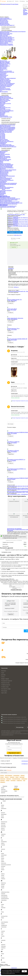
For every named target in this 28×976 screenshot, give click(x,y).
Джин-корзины (4, 37)
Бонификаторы (4, 64)
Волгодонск (3, 826)
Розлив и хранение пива (6, 165)
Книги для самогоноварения (7, 83)
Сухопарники (11, 39)
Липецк (2, 875)
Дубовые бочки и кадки (6, 131)
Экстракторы (11, 37)
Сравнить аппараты (5, 28)
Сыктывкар (13, 780)
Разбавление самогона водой (7, 197)
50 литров (2, 138)
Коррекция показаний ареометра (8, 204)
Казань (2, 853)
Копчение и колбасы (5, 86)
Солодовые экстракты (5, 159)
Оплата (16, 1)
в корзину (15, 216)
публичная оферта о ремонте (7, 734)
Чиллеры (2, 153)
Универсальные (4, 175)
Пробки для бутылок (5, 81)
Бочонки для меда (4, 140)
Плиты (1, 70)
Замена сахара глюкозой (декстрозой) (9, 202)
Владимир (3, 823)
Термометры (3, 76)
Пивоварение (3, 142)
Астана (2, 787)
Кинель (2, 858)
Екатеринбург (16, 775)
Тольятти (3, 931)
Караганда (3, 789)
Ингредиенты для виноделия (7, 176)
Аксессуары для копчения (6, 98)
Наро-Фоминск (4, 895)
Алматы (16, 786)
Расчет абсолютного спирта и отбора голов (11, 203)
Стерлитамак (3, 926)
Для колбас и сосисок (5, 103)
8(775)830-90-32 (25, 763)
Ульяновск (3, 940)
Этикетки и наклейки (5, 82)
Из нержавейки (4, 91)
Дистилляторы (3, 20)
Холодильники (8, 38)
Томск (2, 932)
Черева (2, 105)
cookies (10, 970)
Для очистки (3, 68)
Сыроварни (3, 182)
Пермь (2, 911)
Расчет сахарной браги (6, 200)
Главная (9, 210)
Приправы (2, 108)
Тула (2, 934)
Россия (4, 800)
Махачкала (3, 778)
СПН (6, 35)
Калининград (3, 855)
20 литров (2, 136)
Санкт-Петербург (8, 775)
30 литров (2, 137)
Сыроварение (3, 181)
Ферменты (2, 186)
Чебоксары (3, 946)
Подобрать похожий (15, 232)
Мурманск (9, 778)
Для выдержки (3, 69)
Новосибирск (4, 900)
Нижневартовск (4, 896)
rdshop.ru (16, 287)
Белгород (3, 812)
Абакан (2, 805)
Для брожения (3, 67)
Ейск (2, 840)
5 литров (2, 133)
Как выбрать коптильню (6, 93)
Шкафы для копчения (5, 97)
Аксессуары (3, 77)
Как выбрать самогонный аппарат (8, 26)
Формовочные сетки (5, 107)
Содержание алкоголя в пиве (7, 207)
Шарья (2, 953)
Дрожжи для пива (4, 160)
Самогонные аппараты (6, 19)
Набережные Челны (5, 892)
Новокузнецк (24, 778)
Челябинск (3, 947)
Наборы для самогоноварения (8, 78)
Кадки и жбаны (4, 139)
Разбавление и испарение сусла (8, 206)
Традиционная (3, 101)
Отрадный (3, 907)
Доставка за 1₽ (10, 1)
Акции (3, 189)
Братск (2, 815)
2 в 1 (1, 90)
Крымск (2, 869)
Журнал (2, 194)
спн (24, 11)
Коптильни (3, 87)
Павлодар (3, 1)
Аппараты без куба (5, 24)
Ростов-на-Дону (4, 916)
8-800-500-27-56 (17, 235)
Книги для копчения (5, 109)
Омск (2, 906)
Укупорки (2, 155)
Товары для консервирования (7, 128)
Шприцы (2, 104)
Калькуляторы (3, 195)
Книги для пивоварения (6, 166)
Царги (8, 34)
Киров (17, 777)
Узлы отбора (3, 34)
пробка (25, 14)
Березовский (3, 814)
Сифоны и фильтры (5, 154)
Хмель (1, 161)
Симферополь (4, 925)
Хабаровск (3, 782)
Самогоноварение (4, 18)
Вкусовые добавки (4, 62)
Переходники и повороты (6, 45)
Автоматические (4, 23)
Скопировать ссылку (6, 552)
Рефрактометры (4, 75)
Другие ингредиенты (5, 163)
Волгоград (3, 825)
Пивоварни (3, 143)
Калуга (2, 856)
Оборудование (4, 151)
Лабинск (3, 873)
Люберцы (3, 878)
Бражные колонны (4, 32)
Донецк (2, 835)
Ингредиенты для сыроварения (8, 184)
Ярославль (3, 962)
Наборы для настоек (5, 63)
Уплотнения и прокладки (6, 44)
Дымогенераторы (4, 96)
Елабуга (2, 843)
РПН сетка (2, 35)
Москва (2, 775)
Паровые (2, 113)
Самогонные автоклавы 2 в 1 (7, 25)
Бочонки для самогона (6, 132)
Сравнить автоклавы (5, 120)
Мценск (2, 887)
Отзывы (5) (11, 268)
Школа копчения (4, 95)
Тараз (15, 791)
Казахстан (5, 786)
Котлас (2, 867)
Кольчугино (3, 863)
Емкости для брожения (6, 71)
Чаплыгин (3, 944)
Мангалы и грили (4, 99)
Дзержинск (3, 834)
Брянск (2, 817)
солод (24, 9)
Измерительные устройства (7, 72)
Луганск (2, 877)
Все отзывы (10, 424)
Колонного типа (4, 21)
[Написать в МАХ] (1, 209)
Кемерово (12, 777)
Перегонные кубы (4, 31)
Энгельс (2, 957)
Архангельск (3, 808)
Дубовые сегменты (5, 66)
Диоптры (2, 38)
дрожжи (25, 10)
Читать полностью (15, 397)
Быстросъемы (3, 40)
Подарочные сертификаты (6, 84)
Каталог (14, 210)
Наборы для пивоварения (6, 164)
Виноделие (3, 168)
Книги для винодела (5, 179)
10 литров (2, 134)
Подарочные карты (5, 188)
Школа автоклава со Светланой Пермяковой (10, 122)
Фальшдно (9, 36)
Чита (2, 949)
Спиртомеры (3, 73)
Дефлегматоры (4, 39)
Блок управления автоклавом (7, 127)
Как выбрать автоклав (5, 118)
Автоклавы (2, 112)
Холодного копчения (5, 89)
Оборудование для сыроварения (8, 183)
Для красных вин (4, 173)
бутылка (25, 12)
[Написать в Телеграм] (1, 208)
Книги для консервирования (7, 129)
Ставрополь (19, 780)
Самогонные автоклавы (6, 117)
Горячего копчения (5, 88)
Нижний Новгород (16, 778)
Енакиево (3, 844)
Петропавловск (4, 791)
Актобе (15, 787)
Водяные (2, 115)
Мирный (3, 884)
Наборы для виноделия (6, 178)
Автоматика (3, 36)
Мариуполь (3, 882)
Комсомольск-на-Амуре (6, 864)
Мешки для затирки (5, 156)
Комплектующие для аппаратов (17, 31)
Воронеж (3, 829)
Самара (7, 780)
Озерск (2, 904)
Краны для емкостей (5, 157)
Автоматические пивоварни (7, 145)
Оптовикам (22, 1)
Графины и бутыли (4, 79)
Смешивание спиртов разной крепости (10, 198)
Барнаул (22, 775)
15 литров (2, 135)
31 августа (10, 303)
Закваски (2, 185)
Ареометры (3, 74)
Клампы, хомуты (4, 42)
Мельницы (2, 152)
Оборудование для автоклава (7, 125)
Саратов (2, 923)
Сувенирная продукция (6, 85)
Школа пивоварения (5, 150)
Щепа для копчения (5, 100)
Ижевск (2, 777)
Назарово (3, 893)
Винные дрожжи (4, 172)
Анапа (2, 806)
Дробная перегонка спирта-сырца (8, 199)
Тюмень (2, 936)
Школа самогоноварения (6, 30)
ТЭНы (10, 33)
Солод (1, 162)
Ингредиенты (3, 60)
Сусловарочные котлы (5, 144)
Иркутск (6, 777)
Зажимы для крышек (5, 126)
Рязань (2, 917)
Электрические (4, 116)
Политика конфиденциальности (7, 733)
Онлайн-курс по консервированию (8, 123)
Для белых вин (3, 174)
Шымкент (3, 792)
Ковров (2, 861)
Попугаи (11, 42)
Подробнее (13, 247)
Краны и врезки (4, 43)
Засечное (3, 849)
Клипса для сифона (23, 219)
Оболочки (2, 106)
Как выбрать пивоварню (6, 148)
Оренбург (3, 780)
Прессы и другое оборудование (8, 169)
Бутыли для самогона (5, 80)
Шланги (9, 40)
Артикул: (10, 224)
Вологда (2, 828)
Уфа (24, 780)
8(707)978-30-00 (25, 761)
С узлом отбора (4, 22)
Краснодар (22, 777)
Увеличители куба (4, 33)
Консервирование (4, 111)
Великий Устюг (4, 821)
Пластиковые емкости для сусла (8, 146)
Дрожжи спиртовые (5, 61)
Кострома (3, 866)
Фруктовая (2, 102)
